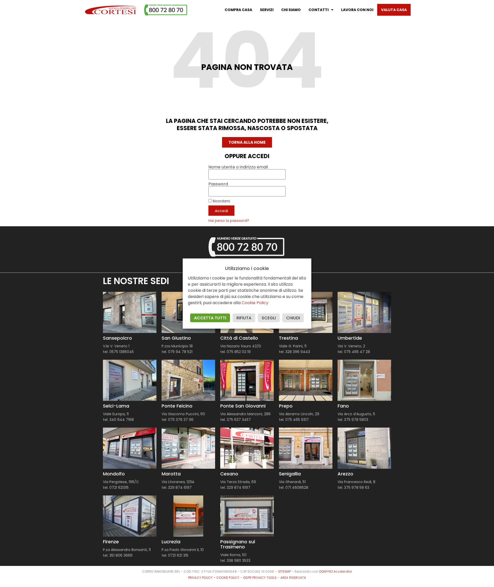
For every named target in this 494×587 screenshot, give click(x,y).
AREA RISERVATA (293, 577)
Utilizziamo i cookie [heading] (247, 268)
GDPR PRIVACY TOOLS (260, 577)
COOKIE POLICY (228, 577)
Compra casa (238, 9)
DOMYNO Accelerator (335, 571)
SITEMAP (284, 571)
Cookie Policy (255, 303)
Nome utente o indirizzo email (238, 167)
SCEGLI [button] (269, 318)
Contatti (318, 9)
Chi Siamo (291, 9)
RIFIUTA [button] (243, 318)
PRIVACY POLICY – (202, 577)
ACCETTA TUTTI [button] (210, 318)
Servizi (267, 9)
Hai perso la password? (228, 220)
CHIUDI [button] (293, 318)
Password (218, 184)
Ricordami (221, 201)
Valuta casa (394, 9)
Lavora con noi (357, 9)
